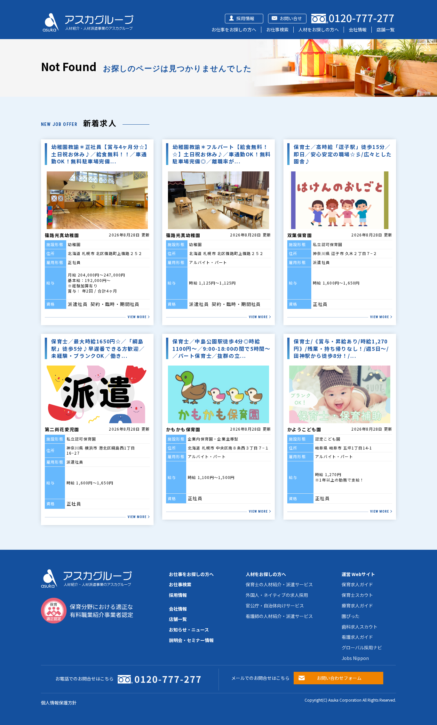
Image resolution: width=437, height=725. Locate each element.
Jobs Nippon (355, 658)
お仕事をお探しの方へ (233, 29)
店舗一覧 (385, 29)
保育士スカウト (357, 595)
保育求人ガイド (357, 584)
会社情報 (358, 29)
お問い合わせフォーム (339, 678)
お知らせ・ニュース (189, 629)
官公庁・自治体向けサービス (275, 605)
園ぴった (351, 616)
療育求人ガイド (357, 605)
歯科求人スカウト (359, 626)
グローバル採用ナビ (362, 647)
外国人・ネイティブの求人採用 (277, 595)
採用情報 (245, 18)
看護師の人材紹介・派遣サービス (279, 616)
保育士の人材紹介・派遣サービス (279, 584)
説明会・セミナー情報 (191, 640)
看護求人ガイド (357, 637)
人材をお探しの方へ (318, 29)
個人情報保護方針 (59, 702)
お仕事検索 (277, 29)
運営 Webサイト (358, 574)
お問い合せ (291, 18)
